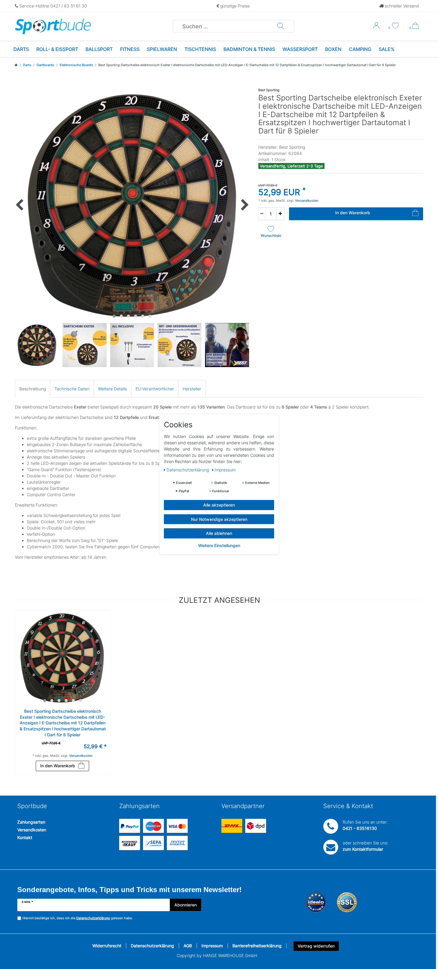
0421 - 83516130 (360, 828)
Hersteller (192, 388)
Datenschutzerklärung (152, 945)
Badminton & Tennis (249, 49)
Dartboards (45, 65)
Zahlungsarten (31, 821)
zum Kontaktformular (363, 849)
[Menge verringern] (261, 213)
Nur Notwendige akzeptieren (219, 518)
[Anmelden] (377, 28)
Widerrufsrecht (106, 945)
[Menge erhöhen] (280, 213)
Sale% (386, 49)
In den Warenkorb (352, 212)
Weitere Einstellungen (219, 545)
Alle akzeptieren (219, 504)
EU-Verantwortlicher (155, 388)
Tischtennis (200, 49)
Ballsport (99, 49)
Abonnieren (185, 904)
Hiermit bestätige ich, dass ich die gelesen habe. (77, 918)
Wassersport (300, 49)
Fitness (129, 49)
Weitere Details (112, 388)
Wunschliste (271, 235)
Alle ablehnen (219, 533)
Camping (360, 49)
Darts (21, 49)
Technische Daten (72, 388)
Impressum (212, 945)
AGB (188, 945)
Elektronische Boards (76, 65)
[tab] (32, 388)
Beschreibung (32, 388)
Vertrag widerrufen (316, 945)
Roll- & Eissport (57, 49)
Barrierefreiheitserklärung (257, 945)
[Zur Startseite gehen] (16, 65)
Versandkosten (31, 829)
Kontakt (24, 837)
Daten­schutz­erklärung (188, 469)
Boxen (333, 49)
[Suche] (280, 26)
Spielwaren (162, 49)
